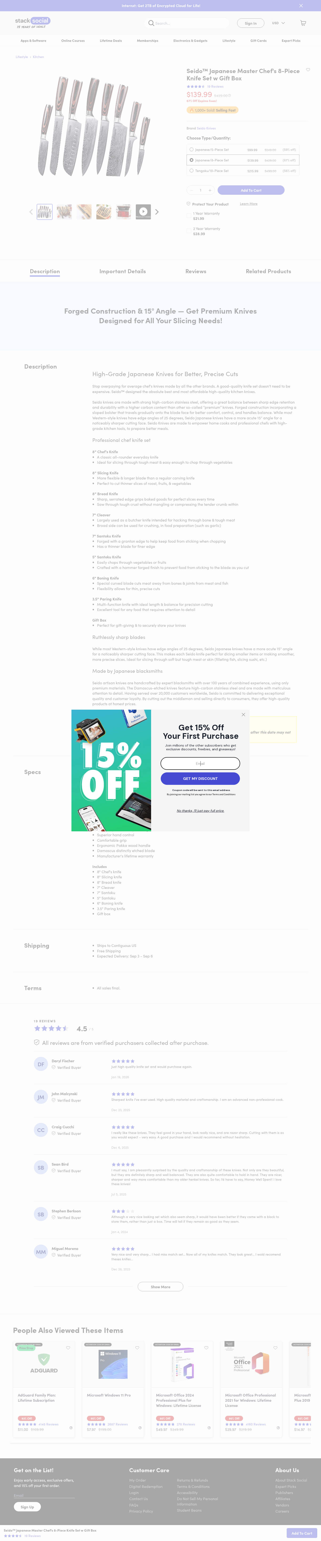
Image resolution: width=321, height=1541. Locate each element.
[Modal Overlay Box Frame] (160, 770)
